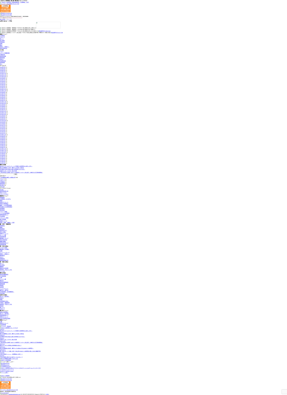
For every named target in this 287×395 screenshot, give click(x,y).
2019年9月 (2, 153)
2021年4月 (2, 130)
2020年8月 (2, 138)
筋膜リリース (3, 221)
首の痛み (2, 40)
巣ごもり (2, 307)
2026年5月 (2, 67)
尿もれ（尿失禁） (5, 296)
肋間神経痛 (3, 244)
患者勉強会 (3, 61)
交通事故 (2, 35)
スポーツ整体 (3, 211)
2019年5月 (2, 160)
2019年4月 (2, 161)
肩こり (2, 39)
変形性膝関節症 (4, 274)
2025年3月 (2, 84)
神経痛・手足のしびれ (6, 269)
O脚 (1, 277)
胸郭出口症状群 (4, 268)
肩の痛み (2, 265)
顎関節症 (2, 258)
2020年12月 (3, 134)
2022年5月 (2, 117)
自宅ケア (2, 309)
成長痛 (2, 287)
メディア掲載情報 (5, 53)
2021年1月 (2, 133)
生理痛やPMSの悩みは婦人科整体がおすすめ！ (12, 169)
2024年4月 (2, 97)
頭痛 (1, 251)
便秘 (1, 299)
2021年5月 (2, 128)
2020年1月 (2, 147)
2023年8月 (2, 106)
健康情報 (2, 57)
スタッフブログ (4, 194)
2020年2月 (2, 145)
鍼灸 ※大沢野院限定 (6, 205)
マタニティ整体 (4, 217)
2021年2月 (2, 131)
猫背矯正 (2, 210)
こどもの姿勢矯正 (5, 213)
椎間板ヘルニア (4, 238)
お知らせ (2, 180)
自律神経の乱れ (4, 301)
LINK (47, 394)
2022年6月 (2, 116)
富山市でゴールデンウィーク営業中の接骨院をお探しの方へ (16, 166)
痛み (1, 45)
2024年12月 (3, 89)
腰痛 (1, 227)
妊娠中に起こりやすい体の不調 (8, 171)
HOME (2, 189)
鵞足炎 (2, 280)
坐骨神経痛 (3, 236)
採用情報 (2, 62)
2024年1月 (2, 100)
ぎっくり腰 (3, 235)
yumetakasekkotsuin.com (14, 394)
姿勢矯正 (2, 208)
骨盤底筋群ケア (4, 214)
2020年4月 (2, 142)
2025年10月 (3, 76)
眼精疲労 (2, 255)
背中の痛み (3, 232)
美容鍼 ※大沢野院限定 (6, 206)
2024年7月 (2, 94)
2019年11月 (3, 150)
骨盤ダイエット (4, 202)
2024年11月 (3, 90)
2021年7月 (2, 125)
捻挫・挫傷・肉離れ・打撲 (7, 222)
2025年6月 (2, 81)
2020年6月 (2, 139)
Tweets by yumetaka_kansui (6, 371)
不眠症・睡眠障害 (5, 302)
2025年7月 (2, 79)
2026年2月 (2, 72)
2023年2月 (2, 108)
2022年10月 (3, 114)
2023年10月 (3, 103)
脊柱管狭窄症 (3, 48)
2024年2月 (2, 98)
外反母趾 (2, 293)
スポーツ (2, 37)
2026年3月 (2, 70)
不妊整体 (2, 216)
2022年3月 (2, 119)
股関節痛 (2, 284)
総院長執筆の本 (4, 191)
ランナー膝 (3, 279)
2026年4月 (2, 68)
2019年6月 (2, 158)
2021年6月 (2, 127)
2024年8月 (2, 92)
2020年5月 (2, 141)
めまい (2, 257)
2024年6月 (2, 95)
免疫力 (2, 59)
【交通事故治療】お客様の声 (8, 177)
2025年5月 (2, 83)
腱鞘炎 (2, 266)
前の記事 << (3, 19)
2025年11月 (3, 75)
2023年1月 (2, 109)
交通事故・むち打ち (5, 199)
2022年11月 (3, 112)
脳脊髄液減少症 (4, 260)
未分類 (2, 185)
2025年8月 (2, 78)
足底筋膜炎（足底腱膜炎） (7, 291)
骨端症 (2, 285)
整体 (1, 200)
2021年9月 (2, 122)
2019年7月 (2, 156)
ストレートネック (5, 252)
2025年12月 (3, 73)
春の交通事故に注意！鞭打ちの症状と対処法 (12, 167)
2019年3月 (2, 163)
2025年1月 (2, 87)
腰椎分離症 (3, 241)
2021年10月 (3, 120)
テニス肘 (2, 271)
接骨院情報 (3, 56)
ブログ (2, 51)
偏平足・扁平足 (4, 290)
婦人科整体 (3, 219)
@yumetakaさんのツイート (7, 369)
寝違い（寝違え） (5, 46)
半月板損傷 (3, 276)
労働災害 (2, 54)
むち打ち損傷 (3, 247)
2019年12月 (3, 149)
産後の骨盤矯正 (4, 203)
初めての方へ (3, 192)
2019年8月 (2, 155)
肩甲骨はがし (3, 230)
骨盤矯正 (2, 42)
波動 (1, 43)
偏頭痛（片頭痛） (5, 249)
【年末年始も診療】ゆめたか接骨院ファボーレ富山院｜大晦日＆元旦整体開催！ (21, 172)
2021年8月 (2, 123)
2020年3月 (2, 144)
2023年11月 (3, 101)
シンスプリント (4, 288)
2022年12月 (3, 111)
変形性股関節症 (4, 282)
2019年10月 (3, 152)
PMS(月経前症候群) (5, 318)
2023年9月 (2, 105)
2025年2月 (2, 86)
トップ (9, 19)
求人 (1, 64)
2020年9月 (2, 136)
